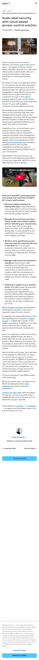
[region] (19, 641)
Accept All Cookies (19, 655)
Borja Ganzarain (18, 437)
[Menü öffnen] (36, 3)
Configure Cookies (19, 650)
